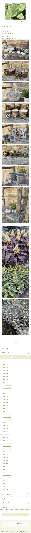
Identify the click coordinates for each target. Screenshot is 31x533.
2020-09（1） (7, 449)
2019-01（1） (7, 481)
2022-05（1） (7, 422)
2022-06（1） (7, 420)
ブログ (4, 498)
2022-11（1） (7, 408)
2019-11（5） (7, 466)
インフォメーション (7, 357)
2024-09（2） (7, 367)
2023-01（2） (7, 402)
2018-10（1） (7, 486)
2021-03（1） (7, 443)
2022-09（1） (7, 411)
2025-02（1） (7, 364)
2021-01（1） (7, 446)
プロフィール (5, 353)
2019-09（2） (7, 469)
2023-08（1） (7, 388)
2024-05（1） (7, 376)
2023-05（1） (7, 393)
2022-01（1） (7, 428)
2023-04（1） (7, 396)
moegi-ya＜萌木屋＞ (11, 531)
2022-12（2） (7, 405)
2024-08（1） (7, 370)
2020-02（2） (7, 460)
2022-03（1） (7, 425)
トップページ (5, 348)
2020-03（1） (7, 457)
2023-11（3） (7, 385)
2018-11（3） (7, 483)
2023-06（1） (7, 391)
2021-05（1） (7, 437)
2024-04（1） (7, 379)
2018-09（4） (7, 489)
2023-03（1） (7, 399)
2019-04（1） (7, 475)
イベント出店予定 (7, 494)
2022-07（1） (7, 417)
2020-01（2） (7, 463)
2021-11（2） (7, 431)
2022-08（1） (7, 414)
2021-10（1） (7, 434)
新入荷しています (7, 34)
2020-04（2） (7, 454)
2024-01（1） (7, 382)
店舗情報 (4, 507)
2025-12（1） (7, 362)
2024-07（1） (7, 373)
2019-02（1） (7, 478)
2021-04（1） (7, 440)
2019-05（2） (7, 472)
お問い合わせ (5, 503)
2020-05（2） (7, 452)
